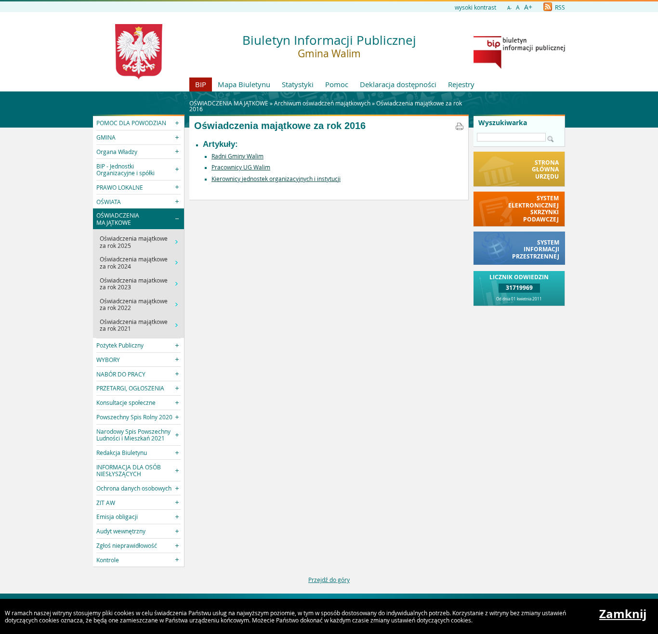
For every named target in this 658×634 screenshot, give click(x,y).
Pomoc (336, 84)
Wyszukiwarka (502, 122)
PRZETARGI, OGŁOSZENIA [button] (130, 388)
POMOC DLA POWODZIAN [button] (131, 123)
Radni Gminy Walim (237, 156)
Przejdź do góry (329, 579)
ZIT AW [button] (105, 502)
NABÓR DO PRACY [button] (120, 374)
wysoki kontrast (475, 7)
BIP (200, 84)
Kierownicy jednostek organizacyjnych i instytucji (276, 178)
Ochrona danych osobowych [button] (133, 488)
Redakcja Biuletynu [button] (121, 452)
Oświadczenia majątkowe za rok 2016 (280, 125)
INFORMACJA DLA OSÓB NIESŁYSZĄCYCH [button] (128, 470)
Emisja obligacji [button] (117, 516)
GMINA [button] (106, 137)
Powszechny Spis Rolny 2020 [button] (134, 417)
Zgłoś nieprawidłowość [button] (126, 545)
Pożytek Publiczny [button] (120, 345)
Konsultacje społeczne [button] (126, 402)
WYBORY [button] (108, 359)
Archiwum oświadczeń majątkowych (322, 103)
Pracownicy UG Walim (240, 167)
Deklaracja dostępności (398, 84)
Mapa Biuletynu (244, 84)
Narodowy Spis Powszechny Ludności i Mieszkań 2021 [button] (133, 434)
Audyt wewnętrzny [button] (120, 531)
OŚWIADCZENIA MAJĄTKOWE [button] (117, 218)
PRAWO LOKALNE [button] (119, 187)
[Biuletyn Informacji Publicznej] (519, 66)
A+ (528, 7)
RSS (559, 7)
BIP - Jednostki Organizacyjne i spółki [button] (125, 169)
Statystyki (298, 84)
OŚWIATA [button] (108, 202)
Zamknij (622, 614)
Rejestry (461, 84)
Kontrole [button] (107, 560)
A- (509, 8)
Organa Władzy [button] (116, 151)
